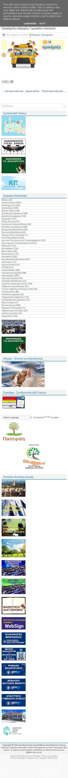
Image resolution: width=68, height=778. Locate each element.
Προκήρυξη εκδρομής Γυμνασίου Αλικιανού (29, 28)
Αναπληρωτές (8, 205)
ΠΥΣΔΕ (5, 267)
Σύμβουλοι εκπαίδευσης (13, 286)
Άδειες (5, 200)
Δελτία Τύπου (8, 210)
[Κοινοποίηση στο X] (9, 81)
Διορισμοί (6, 219)
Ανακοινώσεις (8, 202)
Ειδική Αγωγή (8, 221)
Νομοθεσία (7, 256)
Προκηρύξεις (47, 35)
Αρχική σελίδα (32, 91)
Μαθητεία (6, 246)
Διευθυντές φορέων (11, 216)
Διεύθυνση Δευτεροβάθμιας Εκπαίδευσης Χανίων (42, 745)
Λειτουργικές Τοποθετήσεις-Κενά (18, 243)
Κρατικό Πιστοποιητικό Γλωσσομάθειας (21, 240)
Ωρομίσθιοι (7, 316)
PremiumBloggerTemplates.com (24, 758)
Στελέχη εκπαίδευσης (12, 281)
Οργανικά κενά (8, 264)
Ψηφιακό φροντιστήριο (13, 310)
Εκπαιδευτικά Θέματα (12, 227)
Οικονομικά (7, 262)
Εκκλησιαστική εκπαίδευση (14, 224)
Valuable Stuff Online (49, 758)
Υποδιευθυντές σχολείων (14, 300)
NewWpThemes (25, 756)
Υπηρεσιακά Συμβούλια (13, 297)
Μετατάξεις (7, 251)
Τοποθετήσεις (8, 291)
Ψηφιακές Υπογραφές (12, 308)
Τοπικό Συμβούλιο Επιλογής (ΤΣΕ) (17, 289)
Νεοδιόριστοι (8, 254)
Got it (42, 23)
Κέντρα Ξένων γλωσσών (13, 235)
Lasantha (53, 756)
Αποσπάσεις (7, 208)
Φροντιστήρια (8, 302)
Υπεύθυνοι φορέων (11, 294)
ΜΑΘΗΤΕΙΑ (34, 445)
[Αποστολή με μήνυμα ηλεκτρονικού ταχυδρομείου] (3, 81)
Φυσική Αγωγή (8, 305)
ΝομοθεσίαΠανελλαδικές (14, 259)
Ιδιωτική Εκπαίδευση (11, 232)
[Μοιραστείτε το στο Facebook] (12, 81)
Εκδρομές (36, 35)
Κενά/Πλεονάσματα (11, 237)
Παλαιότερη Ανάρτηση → (53, 91)
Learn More (30, 23)
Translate (54, 417)
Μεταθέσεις (7, 248)
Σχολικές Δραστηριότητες (14, 283)
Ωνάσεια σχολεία (10, 313)
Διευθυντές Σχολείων (12, 213)
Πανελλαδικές (8, 270)
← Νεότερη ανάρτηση (13, 91)
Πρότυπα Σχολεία (10, 278)
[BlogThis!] (6, 81)
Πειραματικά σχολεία (12, 273)
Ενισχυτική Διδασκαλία (13, 229)
